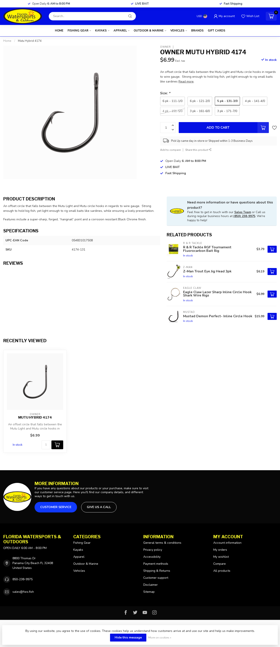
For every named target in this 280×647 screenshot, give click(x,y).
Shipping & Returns (156, 571)
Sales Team (242, 212)
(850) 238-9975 (244, 216)
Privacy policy (152, 550)
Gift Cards (216, 31)
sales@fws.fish (23, 592)
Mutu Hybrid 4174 (30, 41)
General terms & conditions (162, 543)
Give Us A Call (99, 507)
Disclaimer (150, 585)
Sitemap (149, 592)
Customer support (155, 578)
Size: (165, 93)
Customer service (55, 507)
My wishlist (221, 557)
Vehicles (177, 31)
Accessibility (152, 557)
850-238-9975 (22, 579)
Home (59, 31)
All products (221, 571)
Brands (197, 31)
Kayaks (101, 31)
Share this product (197, 150)
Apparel (120, 31)
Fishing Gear (78, 31)
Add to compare (170, 150)
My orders (220, 550)
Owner (165, 47)
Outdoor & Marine (149, 31)
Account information (227, 543)
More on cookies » (159, 637)
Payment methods (155, 564)
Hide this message (128, 637)
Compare (219, 564)
